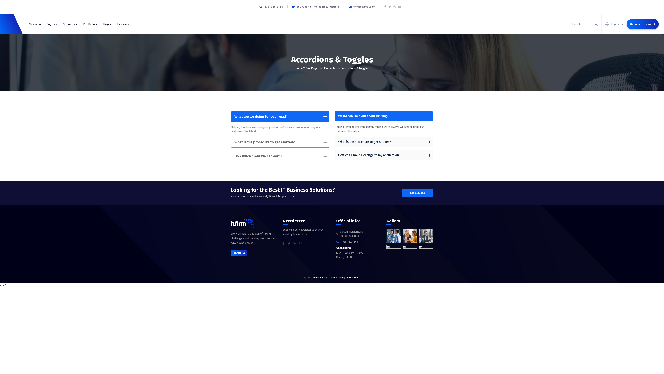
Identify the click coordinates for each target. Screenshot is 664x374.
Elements (329, 68)
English (615, 24)
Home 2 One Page (306, 68)
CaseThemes (330, 277)
